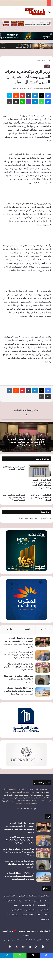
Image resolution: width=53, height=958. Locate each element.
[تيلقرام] (35, 101)
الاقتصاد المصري (9, 896)
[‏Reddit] (16, 95)
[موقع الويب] (26, 415)
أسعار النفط (33, 896)
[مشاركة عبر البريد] (16, 101)
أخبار (38, 60)
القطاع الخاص (17, 910)
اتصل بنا (29, 940)
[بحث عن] (49, 13)
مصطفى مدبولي (27, 914)
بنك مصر (46, 914)
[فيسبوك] (48, 95)
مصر (38, 914)
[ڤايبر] (28, 101)
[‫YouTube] (24, 808)
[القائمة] (3, 13)
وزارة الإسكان (13, 914)
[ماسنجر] (48, 101)
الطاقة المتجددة (44, 910)
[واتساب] (41, 101)
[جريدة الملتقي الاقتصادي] (35, 12)
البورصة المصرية (24, 901)
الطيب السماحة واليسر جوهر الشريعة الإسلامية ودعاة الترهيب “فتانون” (14, 497)
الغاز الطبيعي (30, 910)
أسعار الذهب (45, 896)
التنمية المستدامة (43, 905)
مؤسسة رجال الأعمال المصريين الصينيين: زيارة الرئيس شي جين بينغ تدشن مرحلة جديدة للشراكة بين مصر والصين (27, 442)
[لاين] (22, 101)
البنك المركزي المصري (41, 901)
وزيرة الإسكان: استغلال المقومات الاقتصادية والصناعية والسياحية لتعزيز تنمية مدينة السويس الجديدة (18, 691)
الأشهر (27, 629)
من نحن (7, 940)
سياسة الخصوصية (18, 940)
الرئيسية (45, 60)
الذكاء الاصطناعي (28, 905)
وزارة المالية (45, 919)
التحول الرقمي (10, 901)
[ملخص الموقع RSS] (18, 808)
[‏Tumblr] (28, 95)
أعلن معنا (37, 940)
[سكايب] (9, 95)
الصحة (16, 905)
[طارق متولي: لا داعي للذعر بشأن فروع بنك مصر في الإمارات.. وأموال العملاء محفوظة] (42, 667)
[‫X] (41, 95)
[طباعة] (9, 101)
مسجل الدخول (34, 518)
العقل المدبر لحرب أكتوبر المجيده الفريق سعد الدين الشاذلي (40, 497)
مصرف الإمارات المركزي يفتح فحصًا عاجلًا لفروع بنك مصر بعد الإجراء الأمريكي (18, 679)
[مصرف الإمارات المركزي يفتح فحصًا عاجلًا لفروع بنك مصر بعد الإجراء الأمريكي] (42, 680)
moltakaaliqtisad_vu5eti (40, 88)
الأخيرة (44, 629)
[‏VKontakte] (9, 390)
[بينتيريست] (22, 95)
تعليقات (9, 629)
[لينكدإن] (35, 95)
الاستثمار (22, 896)
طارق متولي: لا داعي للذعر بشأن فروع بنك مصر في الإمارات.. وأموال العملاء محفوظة (18, 667)
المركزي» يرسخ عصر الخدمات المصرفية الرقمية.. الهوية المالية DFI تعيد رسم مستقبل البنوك (18, 654)
